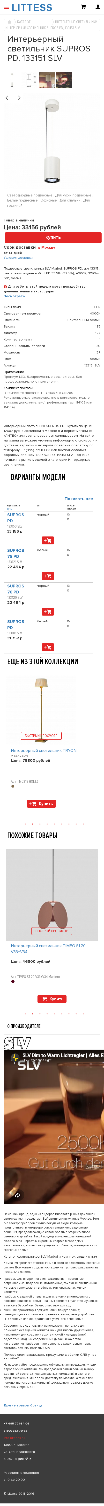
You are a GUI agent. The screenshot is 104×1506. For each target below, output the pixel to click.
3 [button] (39, 824)
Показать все (79, 498)
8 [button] (76, 824)
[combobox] (48, 247)
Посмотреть (14, 296)
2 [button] (32, 824)
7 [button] (69, 824)
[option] (52, 742)
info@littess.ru (14, 1438)
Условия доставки (18, 258)
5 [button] (54, 824)
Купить (53, 237)
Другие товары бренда (23, 1405)
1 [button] (25, 824)
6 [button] (61, 824)
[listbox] (52, 1503)
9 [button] (83, 824)
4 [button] (47, 824)
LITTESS (32, 7)
